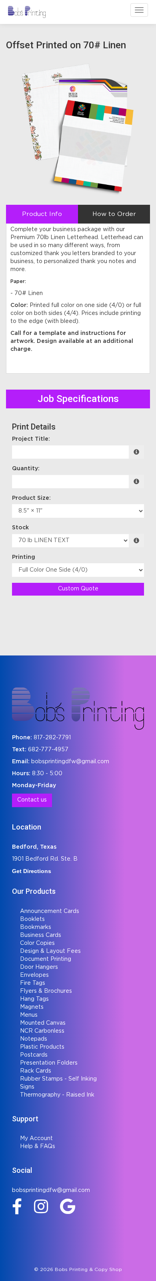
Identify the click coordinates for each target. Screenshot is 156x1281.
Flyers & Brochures (46, 991)
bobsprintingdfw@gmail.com (70, 761)
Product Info (42, 214)
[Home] (78, 708)
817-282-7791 (52, 737)
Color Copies (37, 943)
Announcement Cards (49, 911)
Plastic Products (42, 1047)
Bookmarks (35, 927)
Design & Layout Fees (50, 951)
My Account (36, 1138)
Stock (20, 528)
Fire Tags (32, 983)
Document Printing (45, 959)
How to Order (114, 214)
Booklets (32, 919)
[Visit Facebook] (19, 1206)
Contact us (32, 800)
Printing (23, 557)
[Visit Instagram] (43, 1206)
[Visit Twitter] (69, 1206)
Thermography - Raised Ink (57, 1095)
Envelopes (34, 975)
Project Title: (31, 439)
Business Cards (40, 935)
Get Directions (31, 871)
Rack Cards (35, 1071)
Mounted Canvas (43, 1023)
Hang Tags (34, 999)
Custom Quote (78, 589)
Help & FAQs (37, 1146)
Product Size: (31, 498)
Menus (29, 1015)
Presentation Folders (49, 1063)
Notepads (33, 1039)
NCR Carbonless (42, 1031)
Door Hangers (39, 967)
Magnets (32, 1007)
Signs (27, 1087)
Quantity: (26, 468)
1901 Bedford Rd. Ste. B (45, 859)
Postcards (34, 1055)
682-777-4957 (48, 749)
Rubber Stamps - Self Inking (58, 1079)
